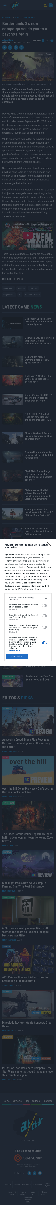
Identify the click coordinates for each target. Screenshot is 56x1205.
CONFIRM (17, 656)
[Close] (50, 545)
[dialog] (28, 602)
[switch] (44, 605)
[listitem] (28, 598)
